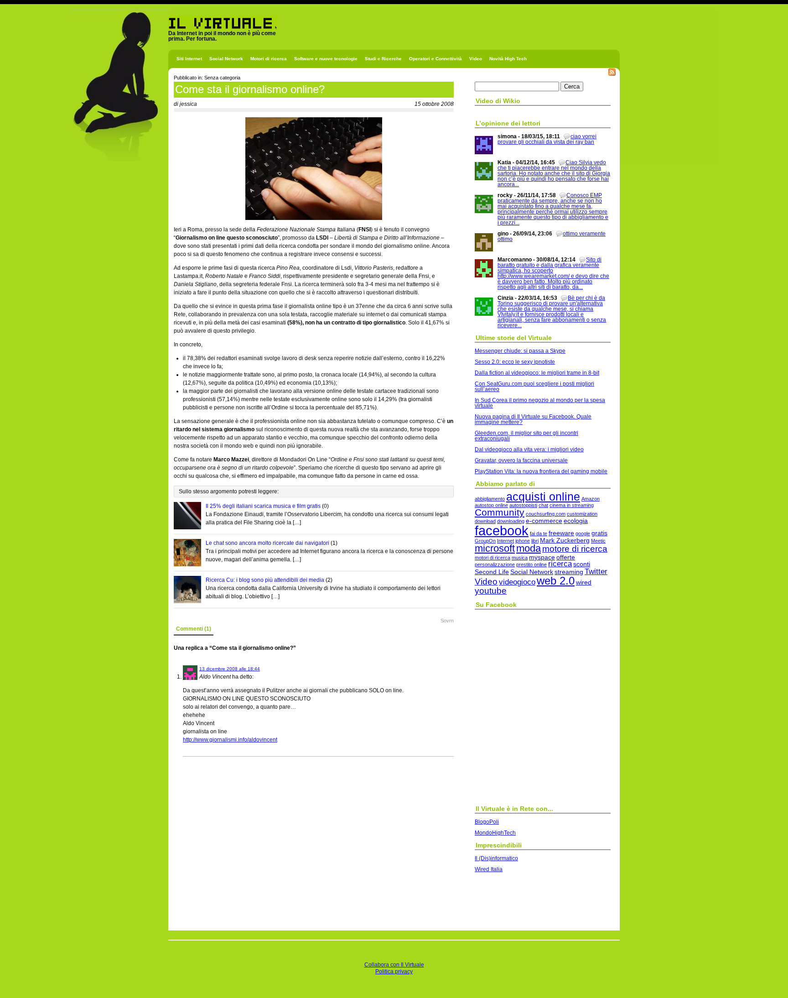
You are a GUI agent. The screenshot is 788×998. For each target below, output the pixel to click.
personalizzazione (495, 564)
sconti (581, 564)
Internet (505, 540)
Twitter (596, 571)
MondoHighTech (495, 833)
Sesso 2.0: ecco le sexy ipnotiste (515, 362)
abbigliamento (490, 499)
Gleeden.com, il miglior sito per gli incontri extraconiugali (526, 436)
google (582, 533)
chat (543, 505)
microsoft (495, 548)
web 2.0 (556, 581)
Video (475, 58)
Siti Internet (189, 58)
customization (582, 514)
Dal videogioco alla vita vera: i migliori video (529, 449)
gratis (599, 533)
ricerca (560, 563)
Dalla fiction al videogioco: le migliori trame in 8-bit (537, 373)
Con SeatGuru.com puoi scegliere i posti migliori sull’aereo (534, 386)
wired (583, 582)
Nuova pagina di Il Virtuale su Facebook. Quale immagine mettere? (533, 419)
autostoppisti (523, 505)
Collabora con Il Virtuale (394, 964)
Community (499, 512)
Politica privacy (394, 971)
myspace (542, 557)
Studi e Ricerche (383, 58)
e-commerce (544, 520)
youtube (491, 591)
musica (520, 557)
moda (528, 548)
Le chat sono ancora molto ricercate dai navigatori (267, 543)
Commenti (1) (193, 629)
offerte (565, 557)
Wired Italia (489, 869)
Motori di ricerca (268, 58)
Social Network (226, 58)
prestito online (531, 564)
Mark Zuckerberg (565, 540)
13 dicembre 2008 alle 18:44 (229, 668)
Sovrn (447, 620)
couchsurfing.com (545, 514)
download (485, 521)
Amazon (590, 499)
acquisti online (543, 496)
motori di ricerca (492, 557)
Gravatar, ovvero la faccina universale (521, 460)
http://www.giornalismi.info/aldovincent (230, 740)
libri (535, 540)
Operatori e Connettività (435, 58)
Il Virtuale (180, 33)
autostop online (491, 505)
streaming (569, 571)
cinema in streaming (572, 505)
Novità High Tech (508, 58)
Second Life (492, 571)
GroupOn (485, 540)
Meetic (598, 540)
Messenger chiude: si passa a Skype (520, 351)
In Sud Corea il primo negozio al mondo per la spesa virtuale (540, 403)
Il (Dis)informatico (496, 858)
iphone (522, 540)
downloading (510, 521)
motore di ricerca (574, 549)
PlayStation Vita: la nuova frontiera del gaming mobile (541, 471)
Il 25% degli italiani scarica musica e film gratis (263, 506)
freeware (561, 533)
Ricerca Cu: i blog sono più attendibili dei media (265, 580)
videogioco (517, 582)
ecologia (576, 520)
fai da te (538, 533)
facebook (502, 530)
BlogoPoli (487, 822)
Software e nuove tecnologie (326, 58)
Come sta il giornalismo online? (250, 89)
